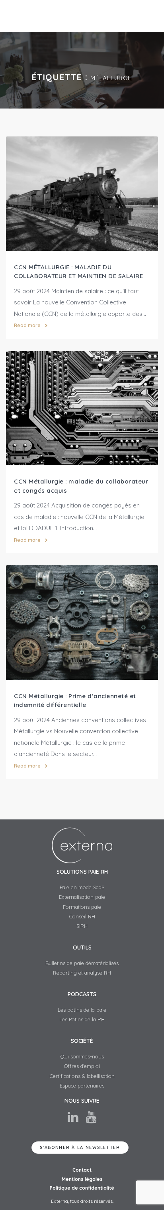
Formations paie (82, 907)
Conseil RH (82, 916)
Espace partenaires (82, 1085)
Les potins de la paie (82, 1010)
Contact (82, 1170)
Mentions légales (82, 1179)
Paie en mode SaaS (82, 887)
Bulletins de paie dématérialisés (82, 963)
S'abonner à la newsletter (80, 1147)
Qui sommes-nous (82, 1056)
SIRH (82, 926)
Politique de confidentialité (82, 1188)
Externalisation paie (82, 897)
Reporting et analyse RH (82, 972)
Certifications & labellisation (82, 1076)
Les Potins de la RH (82, 1019)
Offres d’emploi (82, 1066)
